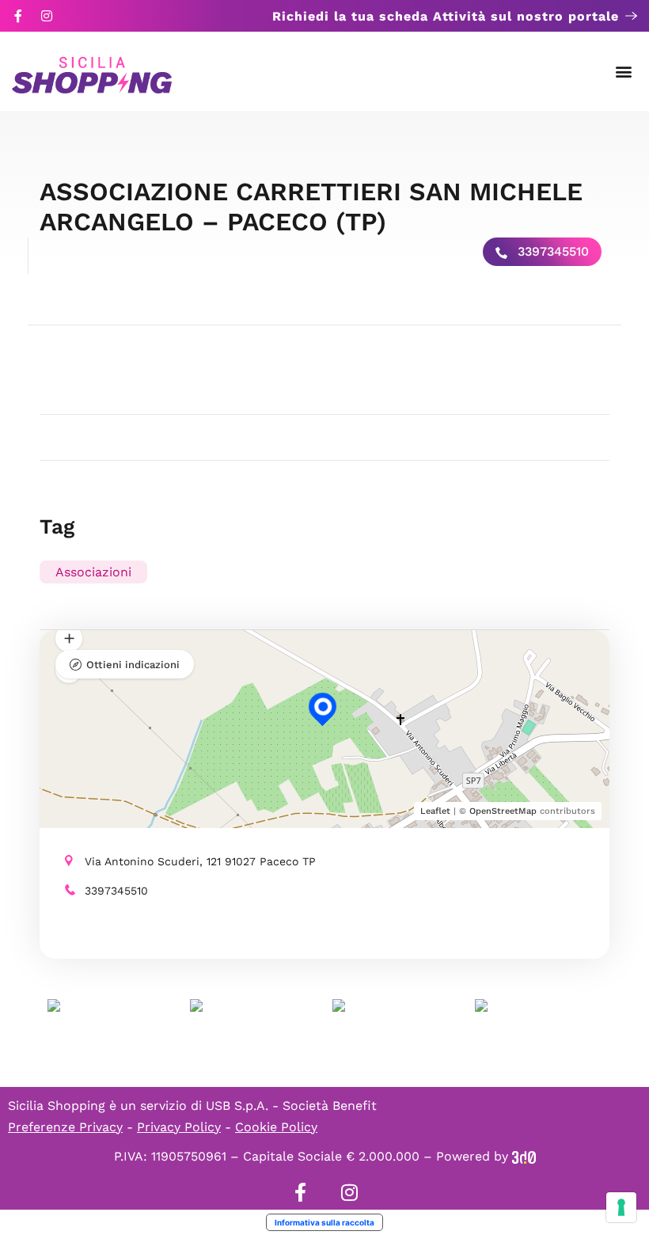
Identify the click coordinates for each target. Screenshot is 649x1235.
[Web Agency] (524, 1156)
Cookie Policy (276, 1126)
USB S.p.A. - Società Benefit (291, 1105)
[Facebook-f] (18, 16)
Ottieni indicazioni (133, 665)
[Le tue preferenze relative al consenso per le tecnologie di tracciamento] (621, 1207)
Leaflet (435, 811)
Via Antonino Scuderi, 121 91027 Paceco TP (200, 861)
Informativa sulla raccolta (324, 1222)
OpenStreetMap (503, 811)
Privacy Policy (179, 1126)
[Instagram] (46, 16)
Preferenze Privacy (65, 1126)
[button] (624, 72)
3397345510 (551, 251)
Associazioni (93, 572)
